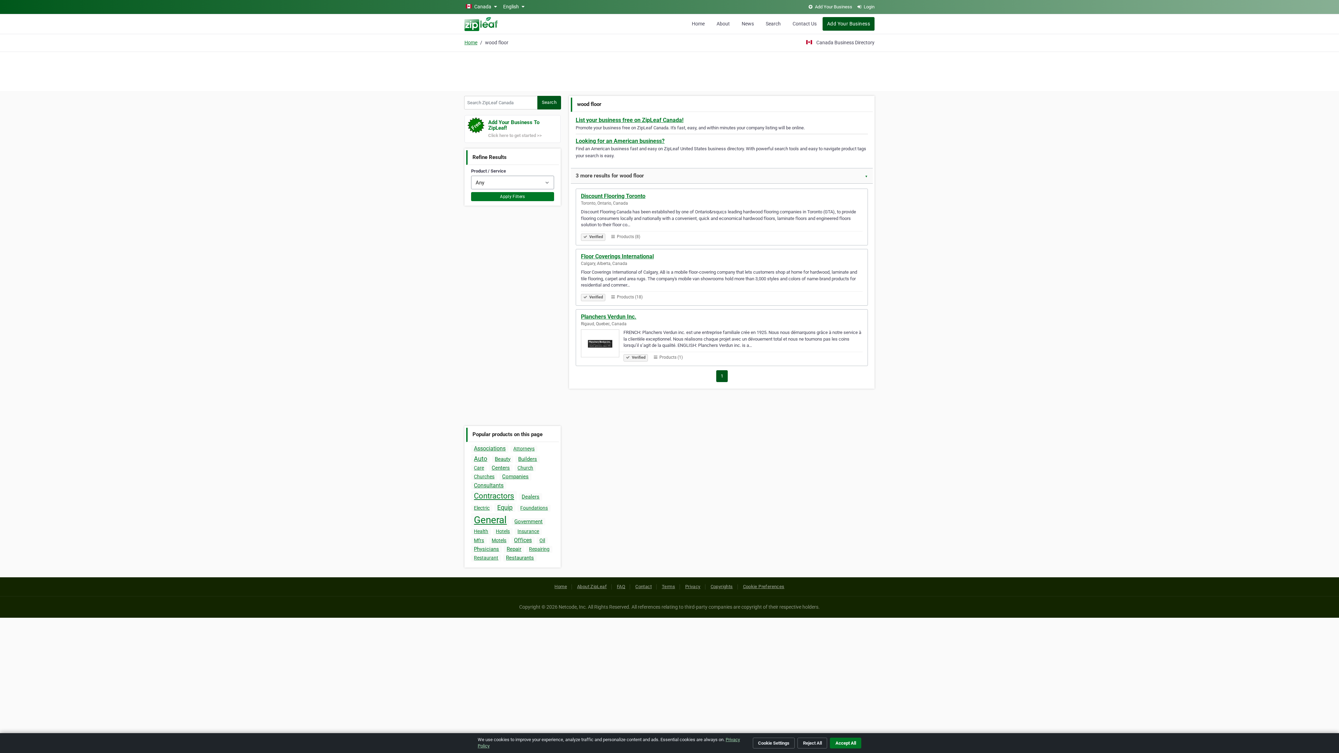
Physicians (486, 549)
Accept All (845, 743)
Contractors (494, 496)
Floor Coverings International (617, 256)
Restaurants (520, 558)
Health (481, 531)
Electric (482, 508)
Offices (523, 540)
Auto (480, 458)
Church (525, 468)
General (490, 520)
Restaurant (486, 558)
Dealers (530, 497)
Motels (499, 540)
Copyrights (722, 586)
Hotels (503, 531)
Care (479, 468)
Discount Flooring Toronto (613, 196)
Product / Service (488, 171)
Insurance (528, 531)
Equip (505, 507)
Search (773, 23)
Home (698, 23)
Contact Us (805, 23)
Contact (643, 586)
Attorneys (524, 448)
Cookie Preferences (764, 586)
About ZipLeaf (592, 586)
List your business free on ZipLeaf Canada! (629, 120)
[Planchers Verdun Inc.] (602, 344)
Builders (527, 459)
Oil (542, 540)
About (723, 23)
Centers (501, 468)
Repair (514, 549)
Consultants (489, 485)
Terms (668, 586)
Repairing (539, 549)
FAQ (621, 586)
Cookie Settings (773, 743)
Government (528, 521)
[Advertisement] (669, 70)
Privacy (693, 586)
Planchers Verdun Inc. (608, 316)
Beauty (502, 459)
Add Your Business (848, 23)
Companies (515, 476)
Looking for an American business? (620, 141)
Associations (490, 448)
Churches (484, 476)
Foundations (534, 508)
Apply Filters (512, 196)
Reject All (812, 743)
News (748, 23)
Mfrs (479, 540)
